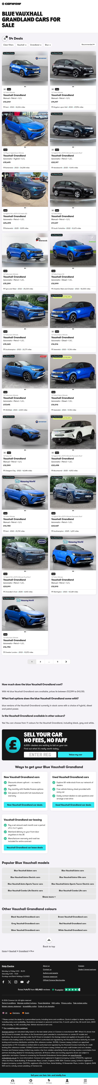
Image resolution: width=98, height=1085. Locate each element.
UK (6, 1013)
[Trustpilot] (65, 989)
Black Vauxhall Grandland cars (25, 917)
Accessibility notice (30, 1006)
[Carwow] (11, 4)
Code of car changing (46, 1006)
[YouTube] (22, 983)
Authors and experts (50, 973)
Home (4, 951)
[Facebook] (3, 983)
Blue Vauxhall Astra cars (73, 871)
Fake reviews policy (80, 1003)
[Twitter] (9, 983)
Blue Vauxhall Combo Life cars (73, 891)
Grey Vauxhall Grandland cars (25, 923)
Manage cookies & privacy (27, 1003)
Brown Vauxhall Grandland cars (72, 917)
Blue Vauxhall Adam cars (25, 871)
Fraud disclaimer (44, 1003)
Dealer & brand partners (87, 969)
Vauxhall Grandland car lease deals (25, 847)
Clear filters (8, 45)
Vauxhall (12, 951)
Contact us (47, 969)
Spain (27, 1013)
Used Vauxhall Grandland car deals (73, 805)
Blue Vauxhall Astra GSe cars (72, 877)
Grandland (23, 951)
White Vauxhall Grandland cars (72, 930)
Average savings (8, 1032)
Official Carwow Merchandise (54, 980)
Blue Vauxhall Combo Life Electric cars (25, 891)
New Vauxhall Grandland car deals (24, 805)
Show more (48, 897)
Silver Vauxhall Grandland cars (25, 930)
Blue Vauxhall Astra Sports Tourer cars (25, 884)
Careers (81, 966)
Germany (16, 1013)
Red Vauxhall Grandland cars (72, 923)
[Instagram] (16, 983)
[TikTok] (28, 983)
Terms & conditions (9, 1003)
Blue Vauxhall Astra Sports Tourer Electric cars (73, 884)
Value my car (75, 754)
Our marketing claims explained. (16, 1028)
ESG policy (56, 1003)
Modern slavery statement (11, 1006)
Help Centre (8, 966)
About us (46, 966)
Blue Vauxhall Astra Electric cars (25, 877)
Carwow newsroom (50, 977)
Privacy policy (66, 1003)
